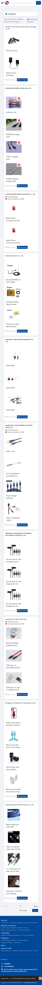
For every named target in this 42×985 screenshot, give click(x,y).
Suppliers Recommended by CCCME (11, 928)
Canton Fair (17, 942)
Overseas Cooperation (27, 935)
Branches (8, 950)
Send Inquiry (23, 80)
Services (4, 920)
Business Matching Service (9, 930)
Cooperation (5, 933)
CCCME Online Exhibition (8, 940)
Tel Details (7, 963)
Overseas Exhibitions (23, 940)
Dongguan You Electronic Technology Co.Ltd (20, 703)
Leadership (15, 950)
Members (25, 928)
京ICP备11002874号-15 (30, 982)
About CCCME (6, 948)
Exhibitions (5, 938)
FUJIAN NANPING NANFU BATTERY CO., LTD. (20, 194)
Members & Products (8, 925)
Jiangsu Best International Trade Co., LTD (19, 805)
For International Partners (31, 922)
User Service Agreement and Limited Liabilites (23, 978)
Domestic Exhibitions (7, 942)
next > (36, 906)
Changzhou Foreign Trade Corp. (16, 619)
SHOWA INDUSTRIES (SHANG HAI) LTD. (18, 88)
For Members (4, 922)
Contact (36, 950)
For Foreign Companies (16, 922)
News (3, 945)
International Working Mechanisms (11, 935)
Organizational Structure (26, 950)
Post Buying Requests (23, 930)
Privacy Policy (5, 978)
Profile (3, 950)
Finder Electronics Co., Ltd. (14, 256)
